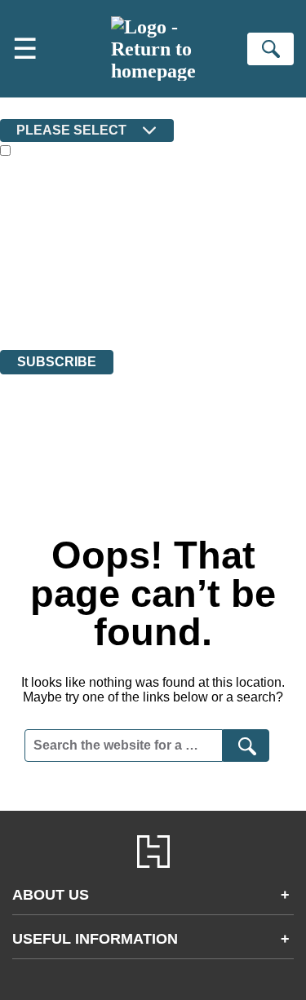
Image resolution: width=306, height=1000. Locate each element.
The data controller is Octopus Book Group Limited (133, 254)
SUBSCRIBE (56, 362)
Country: (25, 107)
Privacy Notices (61, 298)
